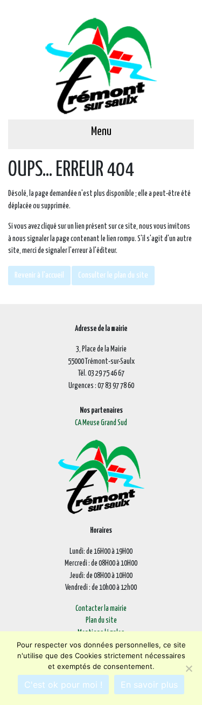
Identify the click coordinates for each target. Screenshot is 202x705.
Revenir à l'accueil (39, 275)
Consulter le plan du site (113, 275)
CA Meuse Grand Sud (101, 423)
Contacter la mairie (101, 608)
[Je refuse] (188, 668)
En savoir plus (149, 684)
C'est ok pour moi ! (63, 684)
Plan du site (101, 620)
